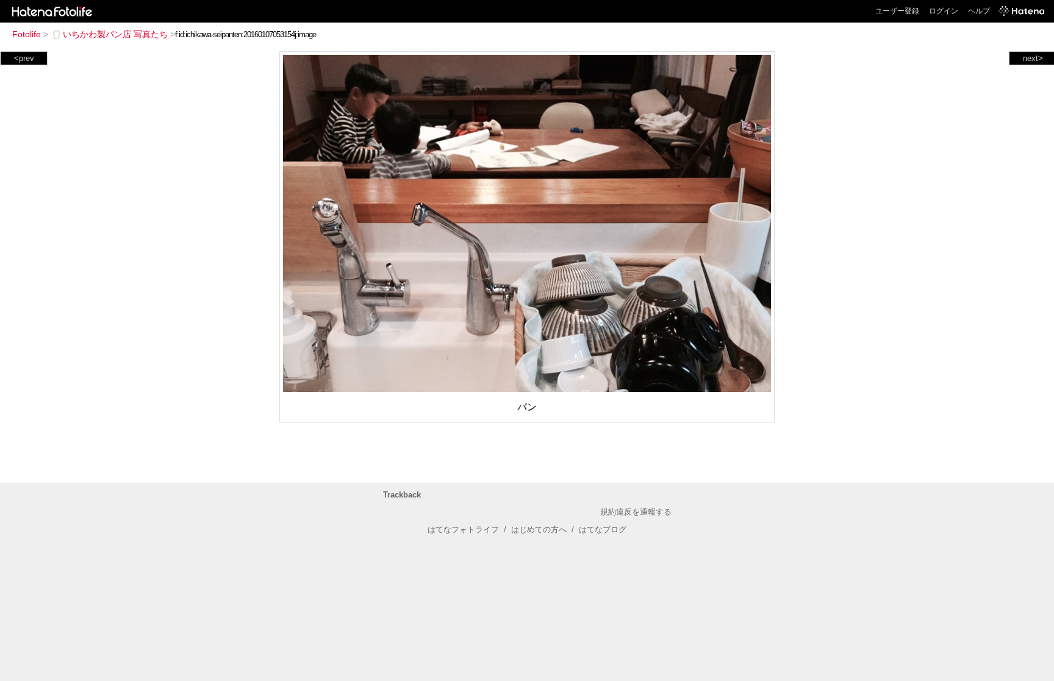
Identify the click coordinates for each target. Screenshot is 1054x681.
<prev (24, 58)
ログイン (943, 11)
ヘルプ (979, 11)
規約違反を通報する (636, 511)
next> (1033, 58)
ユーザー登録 (897, 11)
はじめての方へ (539, 529)
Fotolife (26, 34)
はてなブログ (602, 529)
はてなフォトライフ (463, 529)
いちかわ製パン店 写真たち (115, 34)
